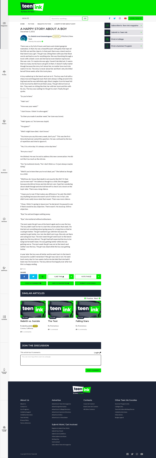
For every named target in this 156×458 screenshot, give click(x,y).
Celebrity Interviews (26, 415)
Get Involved (56, 442)
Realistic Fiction (44, 24)
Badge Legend (119, 417)
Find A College (117, 39)
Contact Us (23, 406)
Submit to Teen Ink (119, 32)
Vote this (90, 276)
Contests (4, 319)
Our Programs (24, 409)
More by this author (35, 41)
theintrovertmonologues (41, 36)
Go (85, 18)
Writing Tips (55, 439)
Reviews (4, 221)
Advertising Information (59, 406)
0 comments (82, 329)
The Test (53, 321)
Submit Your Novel (57, 431)
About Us (23, 404)
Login (96, 353)
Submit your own (87, 283)
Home (22, 24)
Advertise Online (57, 415)
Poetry (4, 74)
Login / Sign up (136, 18)
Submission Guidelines (59, 434)
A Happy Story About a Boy (64, 24)
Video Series (119, 415)
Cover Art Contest (89, 404)
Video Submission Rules (59, 436)
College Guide (4, 430)
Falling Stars (82, 321)
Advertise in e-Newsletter (60, 417)
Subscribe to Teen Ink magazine (61, 444)
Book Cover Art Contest (90, 406)
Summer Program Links (122, 404)
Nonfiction (4, 172)
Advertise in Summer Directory (61, 412)
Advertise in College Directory (61, 409)
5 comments (26, 332)
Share (23, 272)
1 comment (54, 329)
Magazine (4, 26)
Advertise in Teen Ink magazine (61, 404)
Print (24, 269)
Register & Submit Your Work (60, 428)
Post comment (93, 370)
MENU (24, 18)
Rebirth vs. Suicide (30, 321)
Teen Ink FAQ (24, 417)
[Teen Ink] (34, 7)
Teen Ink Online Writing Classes (124, 409)
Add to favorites (59, 283)
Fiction (4, 123)
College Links (119, 406)
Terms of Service (25, 423)
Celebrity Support (25, 412)
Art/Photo (4, 270)
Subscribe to (124, 25)
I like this (63, 276)
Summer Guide (4, 372)
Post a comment (32, 283)
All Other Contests (89, 409)
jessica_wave (27, 326)
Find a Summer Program (121, 46)
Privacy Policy (24, 420)
